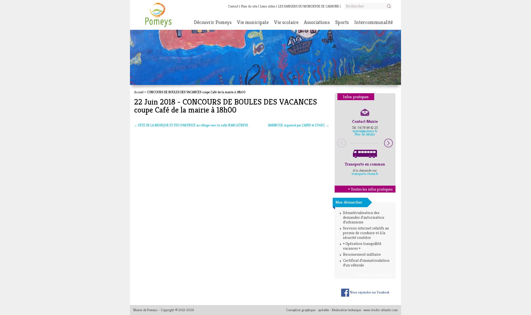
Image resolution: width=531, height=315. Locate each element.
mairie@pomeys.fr (365, 131)
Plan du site (249, 6)
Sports (342, 22)
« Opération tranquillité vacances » (362, 246)
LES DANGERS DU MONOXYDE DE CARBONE (308, 6)
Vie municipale (253, 22)
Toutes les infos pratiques (372, 189)
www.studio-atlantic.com (380, 310)
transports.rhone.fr (365, 174)
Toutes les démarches (375, 274)
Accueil (139, 92)
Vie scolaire (286, 22)
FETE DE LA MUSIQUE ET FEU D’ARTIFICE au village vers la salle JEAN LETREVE (191, 125)
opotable (323, 310)
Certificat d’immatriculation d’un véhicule (366, 263)
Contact (233, 6)
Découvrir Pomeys (212, 22)
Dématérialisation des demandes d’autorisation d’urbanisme (363, 217)
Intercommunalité (373, 22)
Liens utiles (267, 6)
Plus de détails (365, 134)
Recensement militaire (362, 254)
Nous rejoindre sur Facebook (369, 292)
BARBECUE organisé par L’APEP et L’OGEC (298, 125)
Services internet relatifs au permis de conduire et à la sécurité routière (366, 233)
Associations (317, 22)
